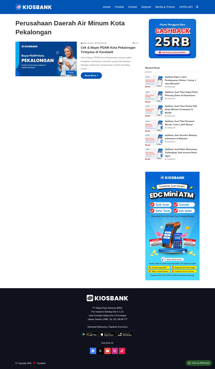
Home (106, 7)
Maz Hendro (88, 43)
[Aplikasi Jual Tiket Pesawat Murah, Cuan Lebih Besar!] (154, 125)
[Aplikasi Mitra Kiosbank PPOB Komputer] (125, 336)
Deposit (146, 7)
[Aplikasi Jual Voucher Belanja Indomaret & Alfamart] (154, 139)
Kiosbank (41, 363)
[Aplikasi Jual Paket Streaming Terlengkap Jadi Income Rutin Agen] (154, 153)
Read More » (91, 75)
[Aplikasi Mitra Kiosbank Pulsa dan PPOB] (89, 336)
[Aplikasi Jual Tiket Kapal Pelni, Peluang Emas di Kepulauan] (154, 96)
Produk (119, 7)
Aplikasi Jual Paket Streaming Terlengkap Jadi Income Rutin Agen (181, 152)
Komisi (132, 7)
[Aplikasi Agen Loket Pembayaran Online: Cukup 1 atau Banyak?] (154, 81)
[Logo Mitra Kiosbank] (34, 7)
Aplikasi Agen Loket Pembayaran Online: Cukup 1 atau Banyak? (180, 80)
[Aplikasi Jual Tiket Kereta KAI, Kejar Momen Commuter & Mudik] (154, 110)
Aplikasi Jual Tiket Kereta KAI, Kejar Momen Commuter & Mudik (181, 109)
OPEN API (186, 7)
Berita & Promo (165, 7)
